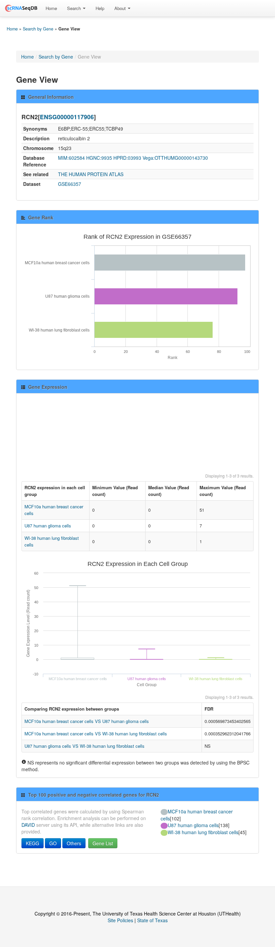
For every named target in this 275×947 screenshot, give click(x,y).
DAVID (28, 824)
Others (74, 843)
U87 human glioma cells (47, 525)
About (120, 8)
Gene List (103, 843)
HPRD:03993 (127, 157)
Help (100, 8)
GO (53, 843)
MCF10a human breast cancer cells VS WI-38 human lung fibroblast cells (95, 733)
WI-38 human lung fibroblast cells (203, 832)
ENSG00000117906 (67, 117)
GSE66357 (69, 183)
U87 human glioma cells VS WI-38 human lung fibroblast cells (84, 746)
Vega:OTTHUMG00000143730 (175, 157)
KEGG (32, 843)
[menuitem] (51, 8)
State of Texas (152, 920)
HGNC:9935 (99, 157)
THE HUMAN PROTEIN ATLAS (90, 174)
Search (74, 8)
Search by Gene (38, 29)
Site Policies (120, 920)
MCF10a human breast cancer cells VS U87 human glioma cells (86, 721)
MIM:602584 (71, 157)
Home (51, 8)
